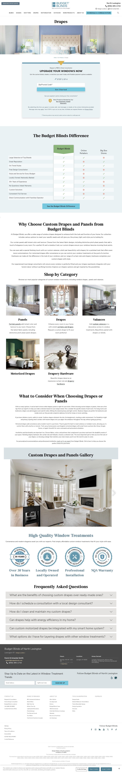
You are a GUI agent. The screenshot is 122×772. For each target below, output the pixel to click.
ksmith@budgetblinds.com (14, 660)
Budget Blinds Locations (10, 704)
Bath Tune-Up (30, 704)
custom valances (99, 324)
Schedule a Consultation (99, 13)
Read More (64, 664)
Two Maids (30, 715)
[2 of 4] (60, 524)
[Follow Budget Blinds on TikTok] (116, 729)
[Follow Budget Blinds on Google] (116, 678)
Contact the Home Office (10, 708)
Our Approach (53, 701)
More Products (68, 13)
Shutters (27, 13)
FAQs (73, 711)
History (51, 704)
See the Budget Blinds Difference (61, 206)
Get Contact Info (114, 9)
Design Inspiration (77, 706)
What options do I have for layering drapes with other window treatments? (57, 637)
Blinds (11, 13)
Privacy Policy (89, 109)
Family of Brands (33, 696)
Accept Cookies (106, 769)
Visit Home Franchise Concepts (35, 718)
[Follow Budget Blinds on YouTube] (103, 729)
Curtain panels (15, 324)
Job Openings (53, 718)
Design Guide (75, 699)
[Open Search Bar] (118, 13)
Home (55, 57)
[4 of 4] (63, 524)
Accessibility (7, 734)
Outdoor (57, 13)
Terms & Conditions (9, 731)
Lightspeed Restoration (33, 708)
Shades (18, 13)
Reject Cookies (94, 769)
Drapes (35, 13)
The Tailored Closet (32, 713)
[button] (100, 9)
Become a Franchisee (55, 715)
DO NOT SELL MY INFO (10, 736)
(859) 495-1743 (114, 6)
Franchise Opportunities (10, 3)
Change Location (20, 653)
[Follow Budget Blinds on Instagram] (95, 729)
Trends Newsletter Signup (78, 704)
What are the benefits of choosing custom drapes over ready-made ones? (56, 595)
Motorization (46, 13)
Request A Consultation (10, 699)
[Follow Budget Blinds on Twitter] (107, 729)
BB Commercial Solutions (33, 699)
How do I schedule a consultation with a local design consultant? (51, 603)
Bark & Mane (30, 701)
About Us (80, 13)
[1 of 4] (58, 524)
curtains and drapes (65, 327)
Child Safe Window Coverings (57, 711)
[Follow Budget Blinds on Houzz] (99, 729)
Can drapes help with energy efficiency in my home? (43, 620)
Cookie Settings (81, 769)
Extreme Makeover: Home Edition (80, 701)
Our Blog (98, 696)
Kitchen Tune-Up (31, 706)
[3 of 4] (61, 524)
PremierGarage (30, 711)
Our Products (61, 57)
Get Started (61, 89)
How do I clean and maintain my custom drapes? (41, 612)
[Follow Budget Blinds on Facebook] (91, 729)
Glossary (74, 708)
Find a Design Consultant (10, 701)
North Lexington (114, 3)
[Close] (119, 768)
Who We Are (53, 699)
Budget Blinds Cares (55, 706)
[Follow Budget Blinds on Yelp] (112, 678)
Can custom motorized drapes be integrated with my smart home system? (57, 628)
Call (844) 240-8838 (9, 706)
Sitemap (6, 726)
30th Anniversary (54, 708)
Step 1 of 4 (62, 79)
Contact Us (8, 696)
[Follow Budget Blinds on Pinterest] (112, 729)
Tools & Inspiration (79, 696)
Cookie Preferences (9, 739)
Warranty (52, 713)
